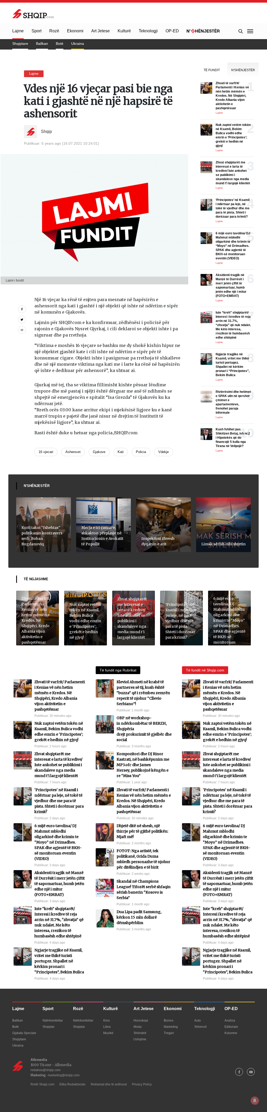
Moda (138, 1027)
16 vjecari (46, 452)
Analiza (229, 1020)
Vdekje (163, 452)
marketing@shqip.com (64, 1075)
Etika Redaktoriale (72, 1084)
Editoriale (231, 1027)
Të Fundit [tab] (212, 70)
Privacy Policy (142, 1084)
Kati (121, 452)
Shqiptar (48, 1027)
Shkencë (200, 1027)
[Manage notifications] (255, 1100)
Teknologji (148, 31)
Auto (197, 1020)
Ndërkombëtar (53, 1020)
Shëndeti (140, 1033)
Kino (106, 1020)
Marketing (171, 1027)
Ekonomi (75, 31)
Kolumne (230, 1033)
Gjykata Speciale (24, 1033)
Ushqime (140, 1039)
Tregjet (169, 1033)
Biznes (168, 1020)
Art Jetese (100, 31)
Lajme (18, 31)
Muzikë (108, 1033)
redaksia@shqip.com (45, 1070)
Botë (59, 43)
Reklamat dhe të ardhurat (109, 1084)
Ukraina (77, 43)
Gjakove (99, 452)
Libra (107, 1027)
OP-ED (172, 31)
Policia (141, 452)
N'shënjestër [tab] (243, 70)
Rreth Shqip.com (42, 1084)
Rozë (54, 31)
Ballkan (42, 43)
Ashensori (73, 452)
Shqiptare (20, 43)
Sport (36, 31)
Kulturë (124, 31)
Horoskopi (141, 1020)
